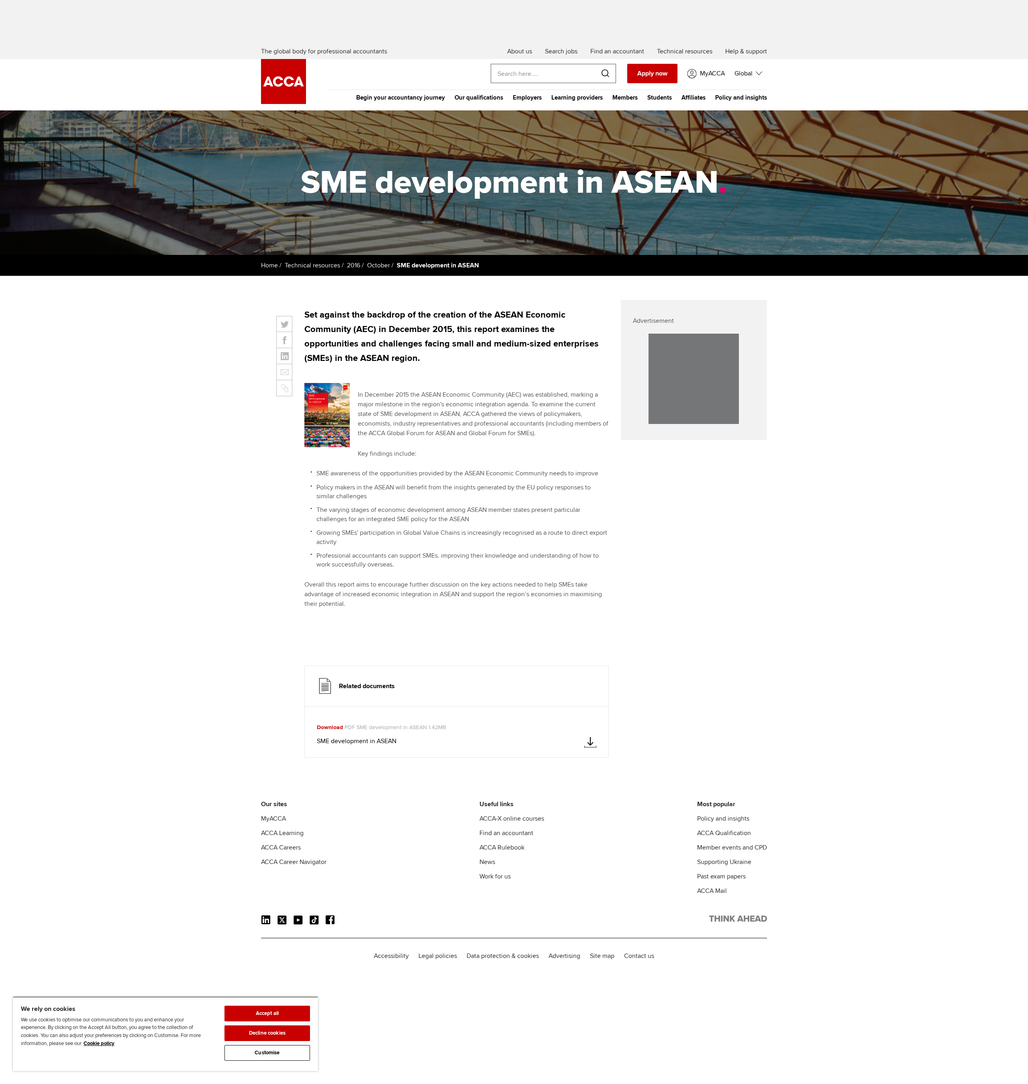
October (378, 265)
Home (269, 265)
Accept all (267, 1013)
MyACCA (273, 819)
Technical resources (312, 265)
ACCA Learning (282, 833)
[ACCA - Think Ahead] (283, 102)
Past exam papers (721, 876)
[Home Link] (738, 920)
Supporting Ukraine (724, 862)
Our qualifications (479, 97)
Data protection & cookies (503, 956)
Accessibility (391, 956)
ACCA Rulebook (501, 848)
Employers (527, 97)
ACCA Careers (281, 848)
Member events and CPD (732, 848)
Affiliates (693, 97)
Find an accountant (506, 833)
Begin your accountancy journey (400, 97)
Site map (602, 956)
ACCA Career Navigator (293, 862)
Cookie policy (99, 1043)
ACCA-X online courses (511, 819)
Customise (267, 1052)
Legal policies (437, 956)
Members (625, 97)
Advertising (564, 956)
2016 (353, 265)
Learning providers (577, 97)
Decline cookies (267, 1033)
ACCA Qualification (724, 833)
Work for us (495, 876)
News (487, 862)
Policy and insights (741, 97)
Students (659, 97)
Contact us (639, 956)
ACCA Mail (712, 891)
